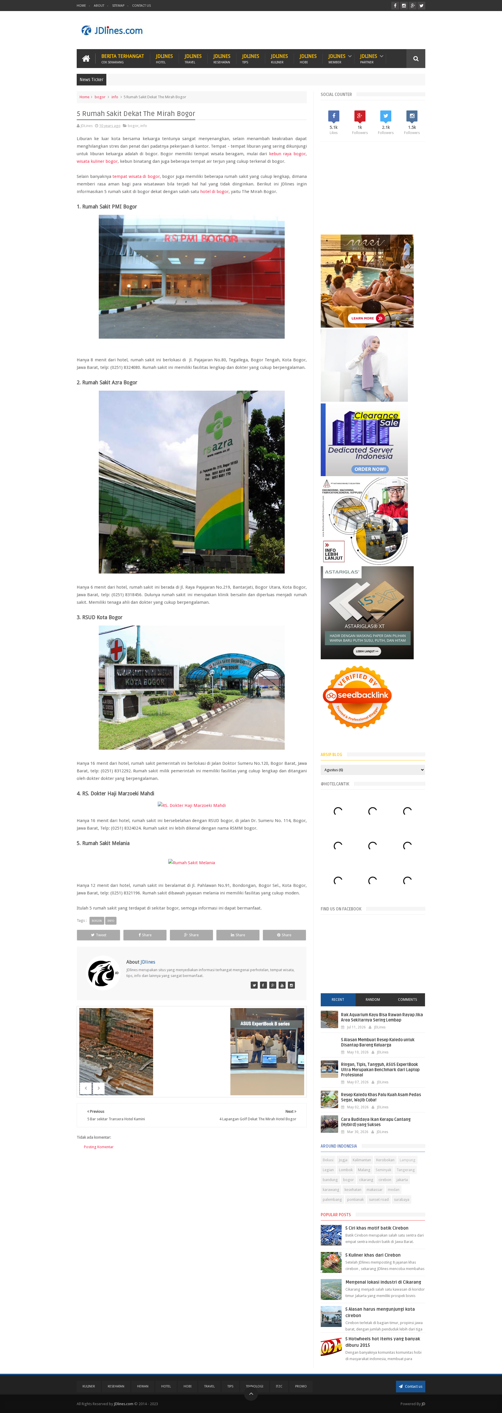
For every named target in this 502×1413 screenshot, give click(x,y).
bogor (100, 97)
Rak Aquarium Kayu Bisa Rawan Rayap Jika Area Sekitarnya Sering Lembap (382, 1017)
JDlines (164, 58)
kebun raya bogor (287, 153)
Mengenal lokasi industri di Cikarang (383, 1282)
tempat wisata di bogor (136, 176)
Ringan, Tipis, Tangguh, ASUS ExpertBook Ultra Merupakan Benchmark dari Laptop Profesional (380, 1070)
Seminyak (383, 1170)
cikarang (366, 1180)
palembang (332, 1199)
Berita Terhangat (122, 58)
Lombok (346, 1170)
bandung (330, 1180)
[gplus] (413, 6)
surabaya (401, 1199)
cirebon (385, 1180)
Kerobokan (385, 1160)
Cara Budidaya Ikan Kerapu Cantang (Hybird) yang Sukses (375, 1122)
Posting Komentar (99, 1147)
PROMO (301, 1386)
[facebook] (395, 6)
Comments (407, 1000)
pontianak (355, 1199)
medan (393, 1189)
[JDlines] (254, 985)
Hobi (187, 1386)
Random (373, 1000)
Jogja (343, 1160)
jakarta (402, 1180)
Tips (230, 1386)
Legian (328, 1170)
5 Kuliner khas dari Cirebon (373, 1255)
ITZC (279, 1386)
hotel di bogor (214, 191)
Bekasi (328, 1160)
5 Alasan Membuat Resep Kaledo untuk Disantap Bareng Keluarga (378, 1042)
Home (81, 6)
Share (147, 935)
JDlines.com (123, 1404)
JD (423, 1404)
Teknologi (254, 1386)
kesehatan (353, 1189)
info (115, 97)
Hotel (166, 1386)
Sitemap (118, 6)
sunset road (379, 1199)
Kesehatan (116, 1386)
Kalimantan (362, 1160)
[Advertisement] (319, 30)
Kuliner (89, 1386)
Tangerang (406, 1170)
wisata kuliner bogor (97, 161)
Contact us (413, 1386)
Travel (209, 1386)
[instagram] (404, 6)
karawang (331, 1189)
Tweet (101, 935)
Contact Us (141, 6)
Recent (338, 1000)
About (99, 6)
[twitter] (421, 6)
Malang (364, 1170)
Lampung (407, 1160)
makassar (375, 1189)
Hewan (142, 1386)
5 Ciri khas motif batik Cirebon (376, 1228)
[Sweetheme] (272, 985)
